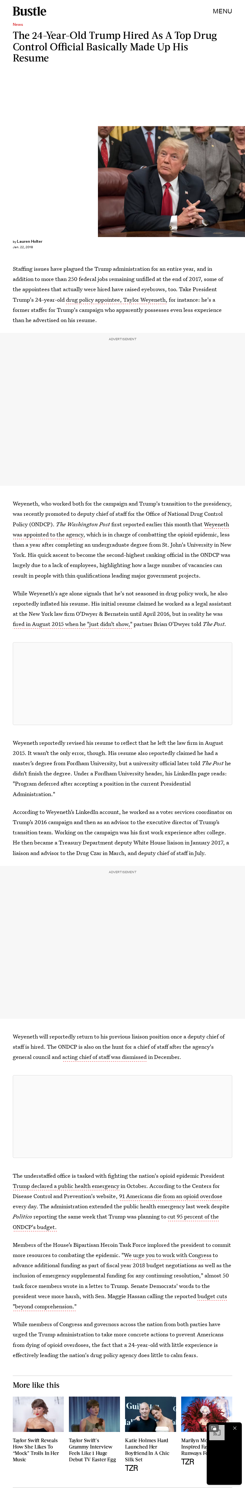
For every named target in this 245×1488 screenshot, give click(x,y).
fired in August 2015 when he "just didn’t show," (72, 624)
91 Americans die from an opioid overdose (170, 1196)
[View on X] (122, 683)
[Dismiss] (235, 1428)
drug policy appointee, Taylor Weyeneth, (116, 299)
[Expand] (214, 1428)
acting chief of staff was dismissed (104, 1056)
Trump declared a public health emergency (66, 1186)
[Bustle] (29, 11)
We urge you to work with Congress (168, 1255)
